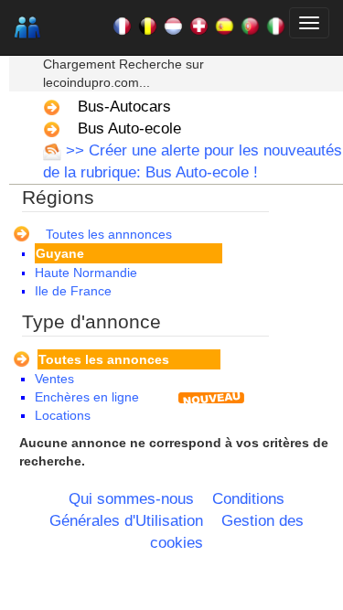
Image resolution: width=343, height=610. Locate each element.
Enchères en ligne (87, 397)
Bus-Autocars (124, 106)
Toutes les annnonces (109, 234)
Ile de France (73, 291)
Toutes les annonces (103, 359)
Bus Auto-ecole (129, 128)
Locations (63, 415)
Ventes (54, 378)
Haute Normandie (86, 272)
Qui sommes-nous (131, 499)
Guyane (60, 253)
